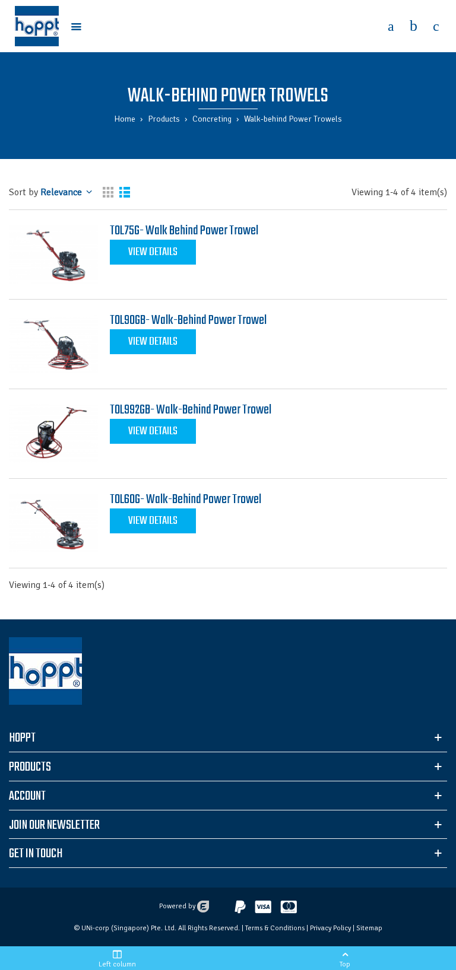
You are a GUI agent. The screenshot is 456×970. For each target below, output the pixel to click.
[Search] (436, 26)
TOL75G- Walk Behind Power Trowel (184, 231)
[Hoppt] (37, 26)
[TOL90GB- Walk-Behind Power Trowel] (53, 344)
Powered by (178, 906)
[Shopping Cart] (413, 26)
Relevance (46, 192)
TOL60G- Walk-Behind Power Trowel (185, 499)
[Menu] (76, 26)
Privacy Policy (330, 928)
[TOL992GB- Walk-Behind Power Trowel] (53, 433)
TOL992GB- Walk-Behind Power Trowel (190, 410)
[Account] (390, 26)
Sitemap (369, 928)
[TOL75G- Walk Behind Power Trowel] (53, 254)
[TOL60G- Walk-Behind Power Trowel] (53, 523)
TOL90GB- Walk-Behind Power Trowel (188, 320)
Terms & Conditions (275, 928)
